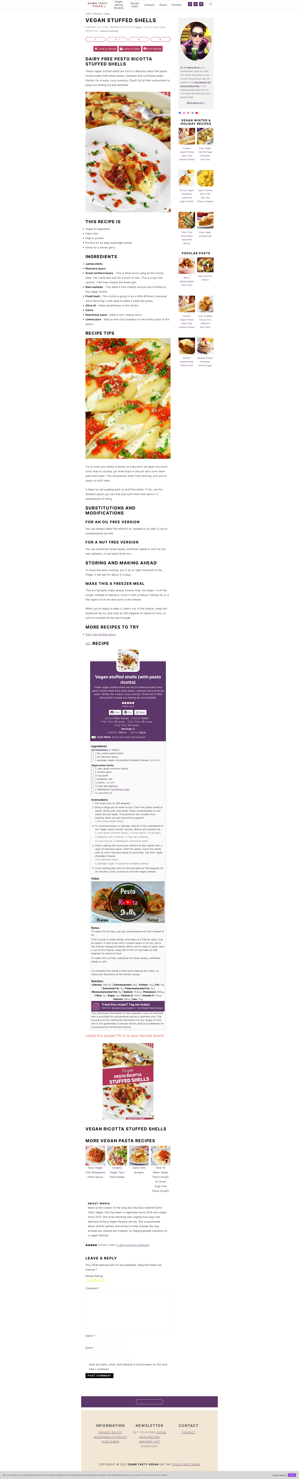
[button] (123, 703)
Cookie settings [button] (279, 1475)
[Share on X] (161, 39)
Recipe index (134, 5)
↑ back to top (149, 1401)
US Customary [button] (99, 749)
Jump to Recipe (107, 48)
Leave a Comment (109, 31)
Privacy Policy (110, 1432)
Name (90, 1335)
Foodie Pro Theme (186, 1464)
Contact (176, 4)
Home (88, 13)
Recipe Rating (94, 1275)
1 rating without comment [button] (132, 1244)
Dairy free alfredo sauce (100, 634)
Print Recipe (154, 48)
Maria (142, 732)
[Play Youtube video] (128, 902)
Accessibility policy (110, 1437)
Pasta (107, 13)
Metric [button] (115, 749)
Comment (92, 1288)
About (163, 4)
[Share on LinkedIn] (139, 39)
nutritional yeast (120, 789)
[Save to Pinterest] (4, 737)
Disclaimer (110, 1441)
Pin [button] (129, 712)
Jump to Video (131, 48)
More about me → (196, 103)
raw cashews (110, 786)
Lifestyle (149, 4)
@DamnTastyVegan (122, 1007)
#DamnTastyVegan (152, 1007)
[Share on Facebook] (95, 39)
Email (89, 1347)
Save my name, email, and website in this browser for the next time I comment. (128, 1367)
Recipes (98, 13)
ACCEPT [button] (292, 1475)
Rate (142, 712)
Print (117, 712)
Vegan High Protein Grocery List (152, 1437)
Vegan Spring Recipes (119, 4)
